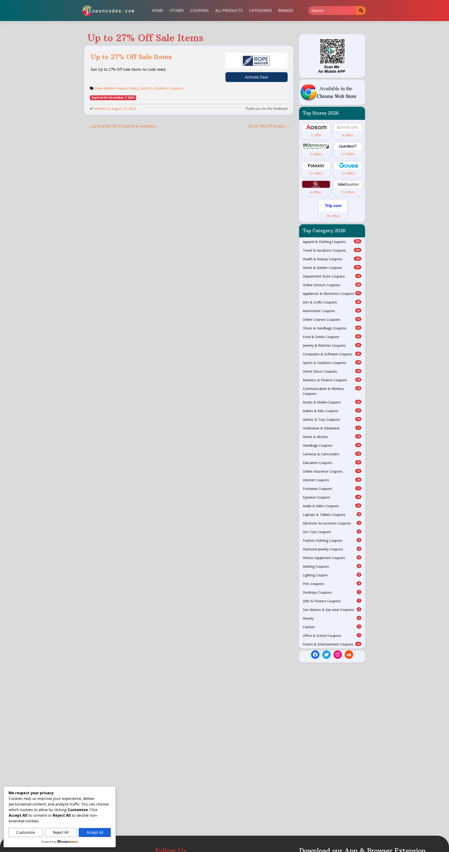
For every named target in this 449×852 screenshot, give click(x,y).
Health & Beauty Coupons (331, 259)
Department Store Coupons (331, 276)
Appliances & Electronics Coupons (331, 293)
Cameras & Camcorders (331, 454)
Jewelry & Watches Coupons (331, 345)
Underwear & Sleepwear (331, 428)
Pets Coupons (331, 583)
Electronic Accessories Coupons (331, 523)
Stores (177, 10)
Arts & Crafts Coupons (331, 302)
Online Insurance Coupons (331, 471)
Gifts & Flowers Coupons (331, 601)
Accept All (95, 832)
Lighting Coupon (331, 575)
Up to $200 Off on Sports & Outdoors (123, 126)
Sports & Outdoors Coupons (161, 88)
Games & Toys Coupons (331, 419)
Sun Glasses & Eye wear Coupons (331, 609)
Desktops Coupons (331, 592)
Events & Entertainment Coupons (331, 644)
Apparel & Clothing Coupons (331, 241)
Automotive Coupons (331, 311)
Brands (285, 10)
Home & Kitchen (331, 437)
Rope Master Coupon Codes (116, 88)
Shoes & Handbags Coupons (331, 328)
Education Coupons (331, 462)
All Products (229, 10)
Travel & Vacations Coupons (331, 250)
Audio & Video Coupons (331, 506)
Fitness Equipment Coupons (331, 558)
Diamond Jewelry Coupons (331, 549)
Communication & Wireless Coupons (331, 391)
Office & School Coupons (331, 635)
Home (157, 10)
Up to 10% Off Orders (266, 126)
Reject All (61, 832)
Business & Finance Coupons (331, 380)
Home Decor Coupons (331, 371)
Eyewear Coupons (331, 497)
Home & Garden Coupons (331, 267)
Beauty (331, 618)
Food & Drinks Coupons (331, 337)
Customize (25, 832)
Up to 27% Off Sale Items (131, 57)
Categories (260, 10)
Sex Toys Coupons (331, 532)
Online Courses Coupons (331, 319)
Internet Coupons (331, 480)
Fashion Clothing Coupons (331, 540)
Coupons (199, 10)
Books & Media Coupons (331, 402)
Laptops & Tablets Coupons (331, 514)
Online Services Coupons (331, 285)
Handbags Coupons (331, 445)
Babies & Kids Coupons (331, 411)
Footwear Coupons (331, 488)
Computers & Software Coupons (331, 354)
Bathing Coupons (331, 566)
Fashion (331, 627)
